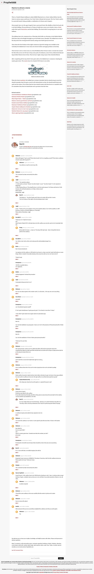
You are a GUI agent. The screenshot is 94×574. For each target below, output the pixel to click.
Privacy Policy (56, 572)
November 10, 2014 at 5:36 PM (26, 346)
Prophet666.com (27, 146)
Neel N (21, 195)
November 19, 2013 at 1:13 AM (27, 296)
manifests (22, 80)
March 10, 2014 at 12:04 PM (27, 304)
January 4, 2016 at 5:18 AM (25, 389)
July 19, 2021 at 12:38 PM (24, 506)
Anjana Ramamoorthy (24, 379)
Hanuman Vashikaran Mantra (19, 104)
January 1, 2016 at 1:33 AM (25, 372)
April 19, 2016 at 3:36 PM (25, 418)
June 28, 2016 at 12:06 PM (26, 440)
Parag (20, 227)
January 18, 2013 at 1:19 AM (24, 179)
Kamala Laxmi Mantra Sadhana (20, 102)
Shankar (18, 465)
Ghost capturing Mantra (18, 113)
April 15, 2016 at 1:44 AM (25, 410)
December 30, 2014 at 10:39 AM (28, 357)
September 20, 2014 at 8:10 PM (27, 331)
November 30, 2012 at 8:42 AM (26, 172)
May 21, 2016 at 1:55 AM (25, 425)
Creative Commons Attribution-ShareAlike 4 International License (66, 570)
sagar (17, 279)
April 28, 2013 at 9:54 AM (23, 279)
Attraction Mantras (17, 134)
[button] (12, 12)
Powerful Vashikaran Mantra (73, 74)
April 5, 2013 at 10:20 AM (25, 238)
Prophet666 (10, 2)
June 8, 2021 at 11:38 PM (25, 498)
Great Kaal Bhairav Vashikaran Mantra (22, 94)
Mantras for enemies (71, 62)
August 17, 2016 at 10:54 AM (26, 455)
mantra (26, 61)
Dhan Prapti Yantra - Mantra (19, 98)
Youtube (50, 566)
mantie (17, 506)
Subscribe (55, 566)
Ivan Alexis (18, 296)
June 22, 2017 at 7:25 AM (29, 472)
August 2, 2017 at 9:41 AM (29, 162)
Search (60, 558)
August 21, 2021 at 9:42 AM (29, 511)
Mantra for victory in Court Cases (20, 109)
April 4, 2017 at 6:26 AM (24, 465)
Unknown (18, 155)
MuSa (17, 246)
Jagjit (17, 179)
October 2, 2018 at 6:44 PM (29, 481)
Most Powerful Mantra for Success (74, 38)
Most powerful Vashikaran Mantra (74, 26)
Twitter (41, 566)
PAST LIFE (69, 86)
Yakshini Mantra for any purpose (20, 111)
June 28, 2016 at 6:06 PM (24, 448)
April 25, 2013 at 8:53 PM (26, 262)
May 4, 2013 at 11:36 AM (25, 289)
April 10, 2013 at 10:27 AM (23, 246)
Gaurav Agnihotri (20, 472)
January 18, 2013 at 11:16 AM (28, 195)
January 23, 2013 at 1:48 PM (26, 217)
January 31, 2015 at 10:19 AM (26, 365)
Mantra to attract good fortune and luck (22, 100)
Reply (17, 168)
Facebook (46, 566)
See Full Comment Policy (17, 550)
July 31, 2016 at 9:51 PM (34, 379)
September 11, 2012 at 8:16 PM (26, 155)
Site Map (65, 572)
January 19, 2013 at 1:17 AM (24, 206)
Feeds (38, 566)
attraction (24, 29)
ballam (17, 271)
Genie (59, 27)
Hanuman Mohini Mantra (18, 96)
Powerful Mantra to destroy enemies (74, 109)
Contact (61, 572)
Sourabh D (18, 217)
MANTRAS (69, 121)
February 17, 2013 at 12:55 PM (28, 227)
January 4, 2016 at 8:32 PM (28, 399)
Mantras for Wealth (71, 97)
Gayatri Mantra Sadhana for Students (21, 107)
